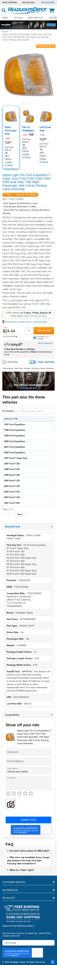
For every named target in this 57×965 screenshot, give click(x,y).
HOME (5, 18)
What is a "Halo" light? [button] (20, 870)
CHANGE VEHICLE (45, 46)
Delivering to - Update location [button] (26, 322)
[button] (55, 17)
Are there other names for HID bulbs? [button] (28, 850)
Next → (21, 514)
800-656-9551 (28, 2)
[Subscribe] (52, 943)
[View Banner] (28, 24)
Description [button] (12, 526)
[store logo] (27, 10)
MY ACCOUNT (48, 2)
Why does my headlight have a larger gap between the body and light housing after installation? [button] (28, 860)
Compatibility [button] (12, 715)
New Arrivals (35, 18)
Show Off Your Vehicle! (26, 194)
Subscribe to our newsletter (43, 338)
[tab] (28, 526)
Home (5, 31)
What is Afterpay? (45, 343)
